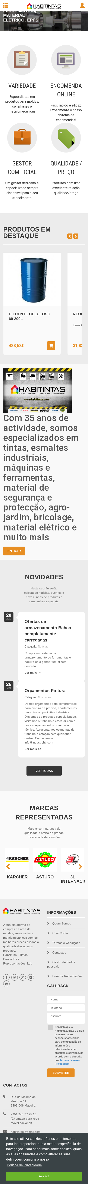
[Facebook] (6, 977)
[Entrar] (82, 5)
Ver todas (44, 771)
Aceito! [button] (44, 1176)
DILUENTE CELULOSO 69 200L (29, 316)
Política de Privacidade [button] (24, 1165)
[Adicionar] (51, 345)
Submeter (61, 1072)
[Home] (22, 910)
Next (78, 21)
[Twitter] (14, 977)
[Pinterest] (6, 984)
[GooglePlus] (22, 977)
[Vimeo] (31, 977)
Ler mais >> (33, 672)
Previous (10, 21)
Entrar (14, 551)
